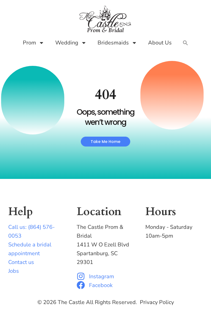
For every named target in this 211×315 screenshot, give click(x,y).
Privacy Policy (157, 302)
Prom (29, 42)
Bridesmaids (113, 42)
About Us (160, 42)
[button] (185, 43)
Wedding (66, 42)
